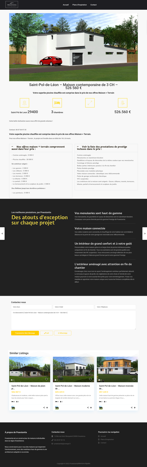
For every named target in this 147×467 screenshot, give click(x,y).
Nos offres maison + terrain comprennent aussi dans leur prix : (38, 148)
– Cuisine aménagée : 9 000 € (23, 155)
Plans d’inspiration (79, 5)
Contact (93, 5)
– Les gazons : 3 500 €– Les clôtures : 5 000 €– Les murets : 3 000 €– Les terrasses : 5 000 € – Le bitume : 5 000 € (21, 173)
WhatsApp (63, 333)
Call (47, 333)
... (33, 398)
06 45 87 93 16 (59, 440)
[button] (40, 148)
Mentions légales (84, 463)
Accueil (66, 5)
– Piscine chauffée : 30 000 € (22, 159)
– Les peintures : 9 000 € (21, 193)
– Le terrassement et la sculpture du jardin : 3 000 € (31, 184)
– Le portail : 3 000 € (19, 181)
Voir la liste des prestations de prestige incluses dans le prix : (102, 148)
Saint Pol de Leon (19, 112)
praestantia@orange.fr (62, 444)
